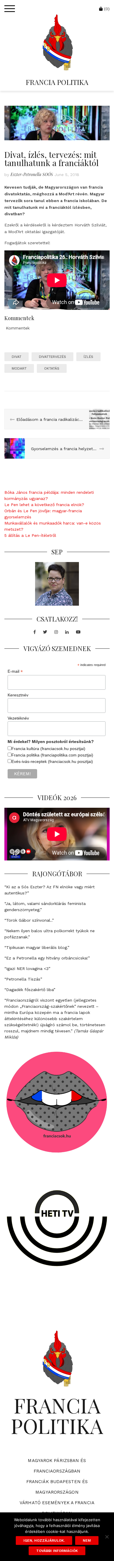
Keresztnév (18, 695)
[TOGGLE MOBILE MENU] (9, 9)
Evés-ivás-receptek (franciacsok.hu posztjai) (52, 761)
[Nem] (107, 1537)
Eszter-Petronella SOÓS (32, 174)
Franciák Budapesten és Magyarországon (57, 1487)
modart (19, 368)
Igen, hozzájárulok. (44, 1540)
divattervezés (52, 357)
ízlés (88, 357)
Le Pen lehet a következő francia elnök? (44, 504)
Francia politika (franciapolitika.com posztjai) (52, 755)
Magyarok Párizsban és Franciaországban (57, 1466)
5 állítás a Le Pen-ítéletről (30, 535)
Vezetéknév (18, 718)
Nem (87, 1540)
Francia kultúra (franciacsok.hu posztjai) (48, 748)
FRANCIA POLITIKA (57, 82)
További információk (57, 1551)
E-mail (15, 671)
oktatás (51, 368)
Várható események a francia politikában (57, 1508)
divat (16, 357)
